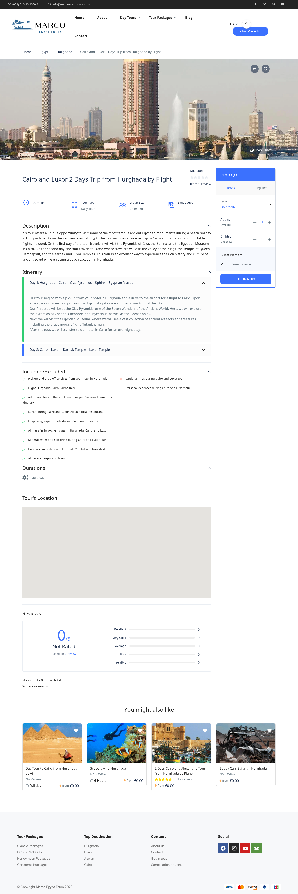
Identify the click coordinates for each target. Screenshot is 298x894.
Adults (225, 219)
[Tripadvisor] (256, 848)
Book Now (246, 279)
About (102, 17)
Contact (81, 36)
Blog (189, 17)
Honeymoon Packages (33, 858)
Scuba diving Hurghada (108, 768)
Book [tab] (231, 188)
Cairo (88, 865)
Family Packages (29, 852)
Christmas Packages (32, 865)
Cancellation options (166, 865)
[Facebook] (223, 848)
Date (224, 202)
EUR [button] (231, 24)
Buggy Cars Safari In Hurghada (243, 768)
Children (226, 236)
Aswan (89, 858)
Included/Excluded (43, 372)
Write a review (33, 686)
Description (35, 226)
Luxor (88, 852)
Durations (33, 468)
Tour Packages (160, 17)
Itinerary (32, 272)
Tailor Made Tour (251, 31)
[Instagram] (234, 848)
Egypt (44, 52)
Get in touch (160, 858)
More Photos (264, 150)
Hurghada (64, 52)
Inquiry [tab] (261, 188)
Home (79, 17)
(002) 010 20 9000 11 (26, 4)
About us (157, 846)
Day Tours (128, 17)
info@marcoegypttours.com (71, 4)
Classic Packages (30, 846)
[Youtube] (245, 848)
